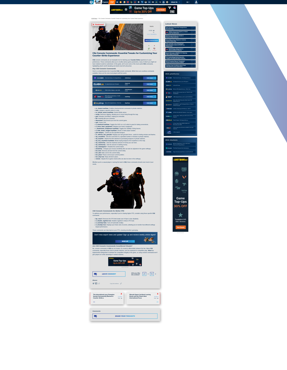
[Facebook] (96, 283)
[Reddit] (99, 283)
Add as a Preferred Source (151, 40)
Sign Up (125, 241)
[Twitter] (93, 283)
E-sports (105, 2)
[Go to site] (99, 78)
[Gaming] (117, 2)
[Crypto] (120, 2)
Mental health (112, 2)
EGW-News (94, 18)
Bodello (152, 26)
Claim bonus (150, 78)
